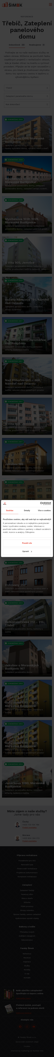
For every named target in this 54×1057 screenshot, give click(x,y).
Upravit (25, 551)
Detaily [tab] (27, 510)
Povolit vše (27, 543)
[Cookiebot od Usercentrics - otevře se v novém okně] (40, 503)
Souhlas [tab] (9, 510)
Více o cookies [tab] (44, 510)
